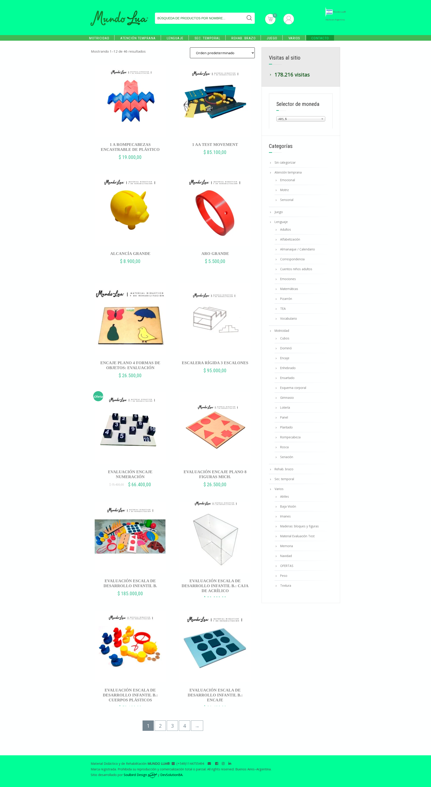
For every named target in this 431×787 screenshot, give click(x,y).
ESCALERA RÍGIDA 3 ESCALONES (215, 363)
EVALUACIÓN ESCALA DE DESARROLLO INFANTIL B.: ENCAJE (215, 695)
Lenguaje (175, 38)
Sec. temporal (208, 38)
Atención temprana (138, 38)
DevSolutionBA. (171, 775)
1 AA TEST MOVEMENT (215, 144)
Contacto (320, 38)
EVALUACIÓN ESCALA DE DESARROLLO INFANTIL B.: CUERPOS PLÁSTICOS (130, 695)
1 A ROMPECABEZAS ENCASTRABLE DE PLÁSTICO (130, 147)
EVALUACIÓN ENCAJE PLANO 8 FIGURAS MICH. (215, 474)
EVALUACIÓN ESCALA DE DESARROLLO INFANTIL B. (130, 583)
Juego (272, 38)
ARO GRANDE (215, 253)
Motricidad (99, 38)
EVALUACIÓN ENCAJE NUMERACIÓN (130, 474)
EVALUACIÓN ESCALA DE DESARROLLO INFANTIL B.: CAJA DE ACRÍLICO (215, 586)
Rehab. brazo (243, 38)
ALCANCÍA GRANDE (130, 253)
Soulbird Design (136, 775)
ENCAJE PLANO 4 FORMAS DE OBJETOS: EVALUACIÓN (130, 365)
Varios (294, 38)
